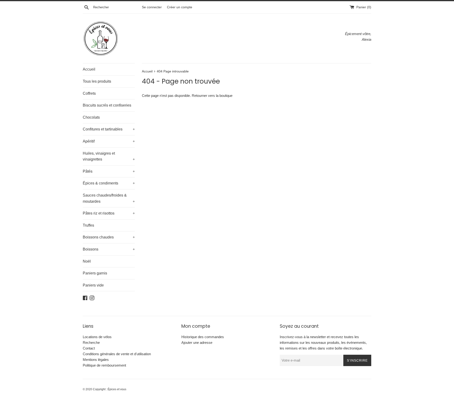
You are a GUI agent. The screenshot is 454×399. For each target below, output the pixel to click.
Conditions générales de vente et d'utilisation (117, 354)
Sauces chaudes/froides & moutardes (109, 198)
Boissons (109, 249)
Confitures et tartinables (109, 129)
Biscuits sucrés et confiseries (107, 105)
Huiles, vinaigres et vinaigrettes (109, 156)
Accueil (89, 69)
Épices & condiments (109, 183)
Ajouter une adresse (196, 343)
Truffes (88, 225)
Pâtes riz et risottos (109, 213)
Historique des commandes (202, 337)
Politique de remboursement (104, 365)
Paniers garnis (95, 273)
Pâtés (109, 171)
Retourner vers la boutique (212, 96)
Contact (89, 348)
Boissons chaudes (109, 237)
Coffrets (89, 93)
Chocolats (91, 117)
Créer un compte (179, 7)
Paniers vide (93, 285)
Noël (87, 261)
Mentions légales (96, 360)
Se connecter (152, 7)
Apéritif (109, 141)
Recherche (91, 343)
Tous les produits (97, 81)
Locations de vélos (97, 337)
